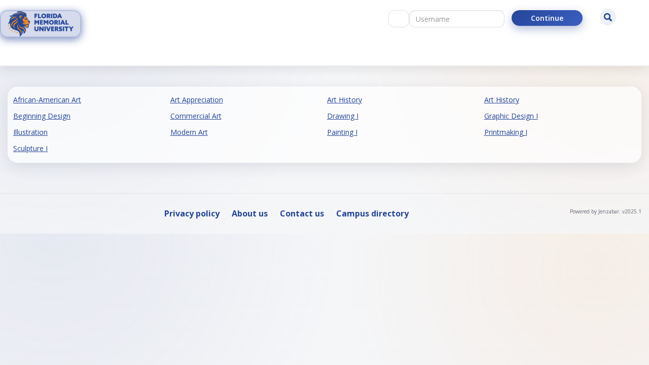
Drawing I (342, 116)
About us (250, 213)
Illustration (30, 132)
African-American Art (47, 99)
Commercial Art (196, 116)
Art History (344, 99)
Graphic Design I (511, 116)
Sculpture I (30, 148)
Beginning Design (41, 116)
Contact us (302, 213)
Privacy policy (192, 213)
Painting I (342, 132)
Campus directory (372, 213)
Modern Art (189, 132)
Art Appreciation (196, 99)
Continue (547, 18)
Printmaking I (505, 132)
